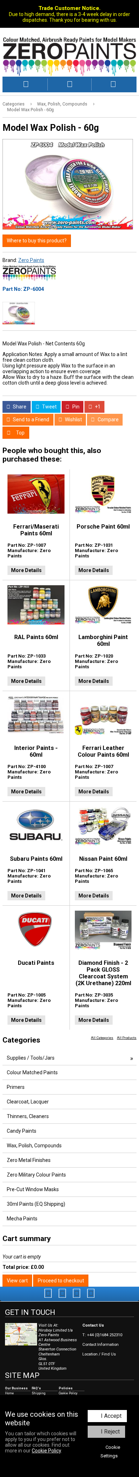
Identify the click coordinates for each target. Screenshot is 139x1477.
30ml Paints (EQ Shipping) (36, 1204)
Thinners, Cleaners (28, 1116)
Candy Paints (21, 1131)
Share (19, 407)
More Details (26, 570)
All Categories (102, 1038)
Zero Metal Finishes (29, 1160)
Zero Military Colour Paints (36, 1175)
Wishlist (73, 419)
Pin (75, 407)
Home (9, 1393)
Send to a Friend (30, 419)
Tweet (49, 407)
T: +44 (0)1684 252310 (102, 1335)
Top (20, 433)
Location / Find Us (99, 1354)
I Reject (110, 1431)
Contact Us (93, 1325)
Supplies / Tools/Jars (31, 1058)
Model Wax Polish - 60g (30, 109)
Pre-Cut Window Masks (33, 1189)
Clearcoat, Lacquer (28, 1102)
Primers (16, 1087)
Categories (13, 104)
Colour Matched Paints (32, 1072)
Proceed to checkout (61, 1280)
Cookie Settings (110, 1451)
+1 (97, 407)
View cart (17, 1280)
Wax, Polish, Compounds (62, 104)
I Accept (111, 1415)
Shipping (39, 1393)
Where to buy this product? (37, 240)
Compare (108, 419)
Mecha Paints (22, 1218)
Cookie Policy (46, 1450)
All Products (127, 1038)
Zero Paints (31, 260)
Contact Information (100, 1344)
